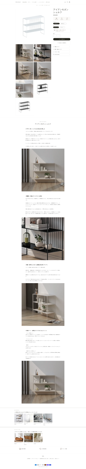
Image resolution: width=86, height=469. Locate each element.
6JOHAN (41, 466)
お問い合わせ (51, 458)
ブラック (61, 27)
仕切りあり (56, 23)
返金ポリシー (57, 458)
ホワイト (55, 27)
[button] (34, 2)
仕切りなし (63, 23)
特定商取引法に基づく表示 (44, 458)
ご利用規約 (28, 458)
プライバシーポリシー (35, 458)
